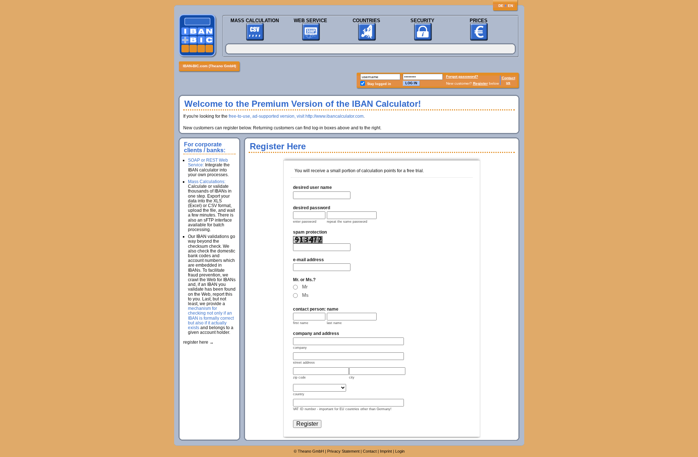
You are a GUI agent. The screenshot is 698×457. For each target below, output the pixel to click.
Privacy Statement (343, 451)
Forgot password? (462, 76)
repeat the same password (347, 221)
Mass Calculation (254, 20)
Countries (366, 20)
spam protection (310, 232)
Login (400, 451)
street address (304, 362)
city (351, 377)
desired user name (312, 187)
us (508, 83)
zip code (299, 377)
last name (334, 323)
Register (480, 83)
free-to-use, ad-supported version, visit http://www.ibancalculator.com (296, 116)
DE (501, 6)
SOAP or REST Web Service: (208, 162)
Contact (508, 78)
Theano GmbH (311, 451)
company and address (316, 333)
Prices (479, 20)
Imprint (386, 451)
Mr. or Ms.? (304, 279)
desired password (311, 207)
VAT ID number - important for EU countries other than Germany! (342, 409)
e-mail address (308, 259)
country (298, 394)
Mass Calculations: (206, 181)
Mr (305, 287)
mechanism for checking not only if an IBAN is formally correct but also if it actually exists (211, 318)
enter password (304, 221)
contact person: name (315, 309)
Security (422, 20)
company (300, 347)
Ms (305, 295)
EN (510, 6)
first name (300, 323)
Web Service (310, 20)
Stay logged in (379, 84)
